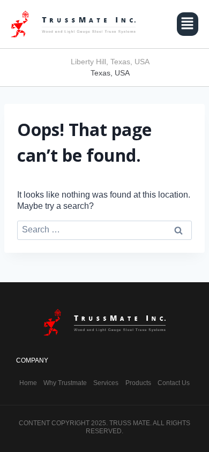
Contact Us (174, 383)
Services (105, 383)
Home (28, 383)
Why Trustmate (65, 383)
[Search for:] (104, 229)
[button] (187, 24)
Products (138, 383)
